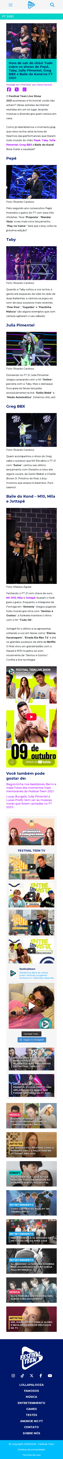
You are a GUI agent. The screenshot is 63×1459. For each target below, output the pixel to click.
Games (31, 1409)
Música (31, 1397)
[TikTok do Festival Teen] (22, 1375)
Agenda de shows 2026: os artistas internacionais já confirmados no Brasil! (29, 1121)
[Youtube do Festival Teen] (50, 1375)
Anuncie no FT (31, 1421)
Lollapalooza (31, 1385)
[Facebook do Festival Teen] (40, 1375)
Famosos (31, 1391)
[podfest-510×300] (31, 831)
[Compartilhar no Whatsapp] (24, 89)
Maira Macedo (44, 84)
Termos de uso (31, 1454)
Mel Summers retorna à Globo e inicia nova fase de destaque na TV (31, 1325)
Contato (31, 1427)
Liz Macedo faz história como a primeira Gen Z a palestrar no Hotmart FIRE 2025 (32, 1150)
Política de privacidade (31, 1449)
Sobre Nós (31, 1433)
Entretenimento (31, 1403)
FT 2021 (7, 16)
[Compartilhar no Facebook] (9, 89)
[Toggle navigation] (10, 5)
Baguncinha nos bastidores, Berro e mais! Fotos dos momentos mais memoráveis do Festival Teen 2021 (31, 788)
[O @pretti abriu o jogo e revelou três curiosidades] (31, 1006)
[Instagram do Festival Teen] (13, 1375)
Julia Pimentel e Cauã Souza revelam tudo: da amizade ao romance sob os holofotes (30, 1179)
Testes (31, 1415)
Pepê (37, 140)
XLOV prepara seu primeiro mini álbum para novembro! (31, 1297)
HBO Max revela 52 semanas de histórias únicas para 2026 (31, 1239)
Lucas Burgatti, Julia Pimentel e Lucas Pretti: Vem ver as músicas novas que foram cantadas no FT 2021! (29, 802)
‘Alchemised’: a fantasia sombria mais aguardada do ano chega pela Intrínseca (32, 1267)
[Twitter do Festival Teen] (31, 1375)
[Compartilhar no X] (16, 89)
